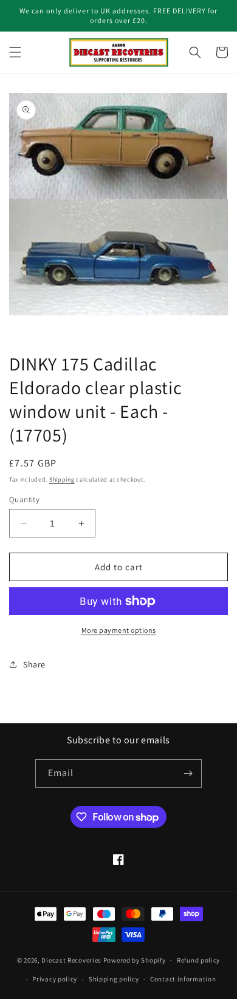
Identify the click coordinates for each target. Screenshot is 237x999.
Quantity (24, 499)
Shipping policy (114, 979)
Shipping (62, 479)
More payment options (118, 630)
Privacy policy (54, 979)
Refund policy (198, 960)
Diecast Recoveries (71, 960)
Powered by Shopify (134, 960)
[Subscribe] (187, 773)
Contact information (183, 979)
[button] (15, 52)
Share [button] (34, 664)
